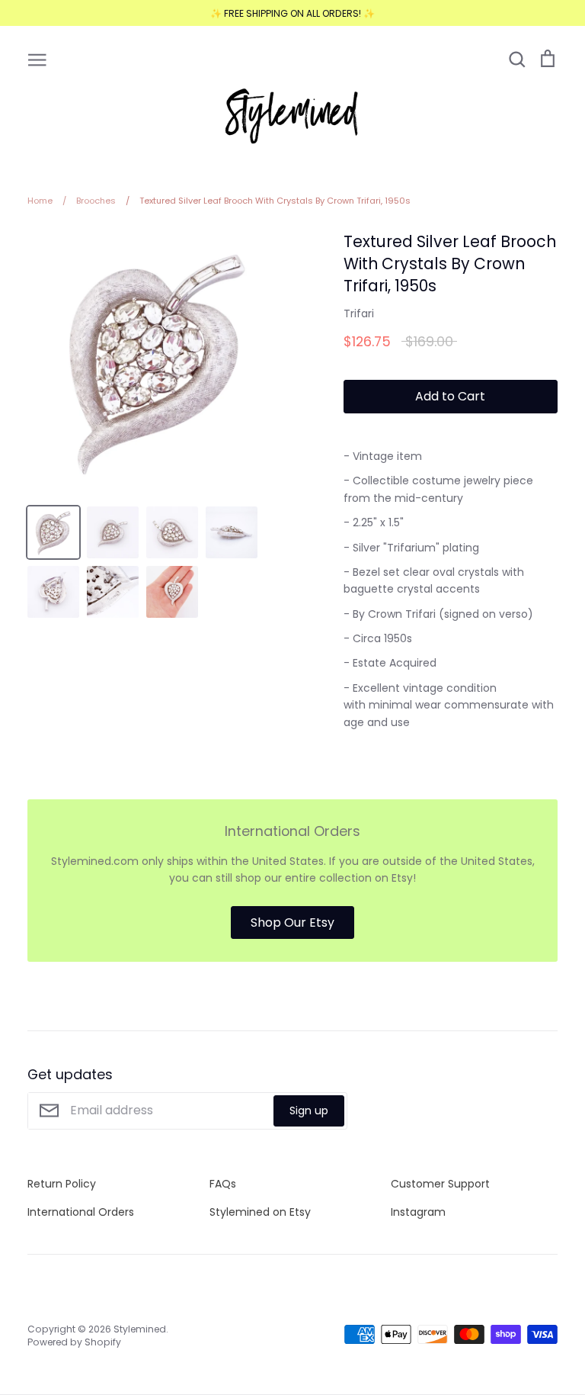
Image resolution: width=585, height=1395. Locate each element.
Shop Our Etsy (292, 922)
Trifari (359, 313)
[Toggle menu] (37, 59)
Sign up (308, 1110)
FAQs (222, 1183)
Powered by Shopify (74, 1342)
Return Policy (61, 1183)
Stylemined (139, 1329)
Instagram (418, 1212)
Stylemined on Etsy (260, 1212)
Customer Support (440, 1183)
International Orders (80, 1212)
